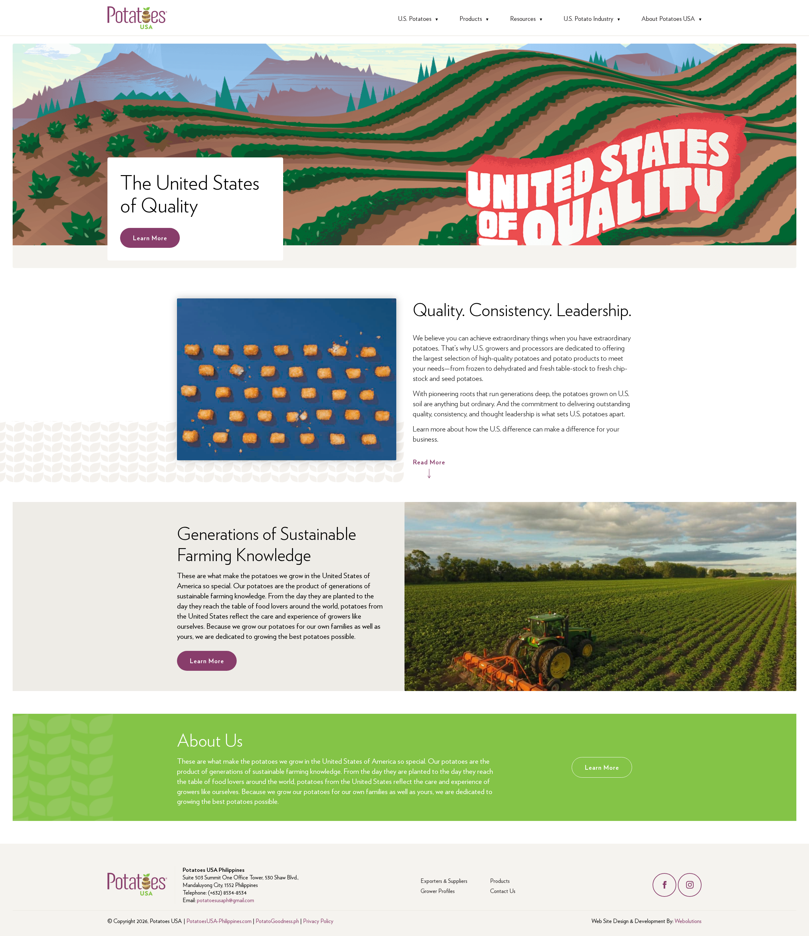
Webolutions (688, 921)
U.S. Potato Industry (588, 18)
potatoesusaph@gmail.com (225, 900)
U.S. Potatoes (414, 18)
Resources (523, 18)
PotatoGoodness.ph (277, 921)
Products (470, 18)
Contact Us (502, 891)
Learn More (150, 237)
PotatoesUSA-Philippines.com (219, 921)
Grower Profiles (438, 891)
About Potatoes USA (668, 18)
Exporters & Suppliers (444, 880)
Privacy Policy (318, 921)
